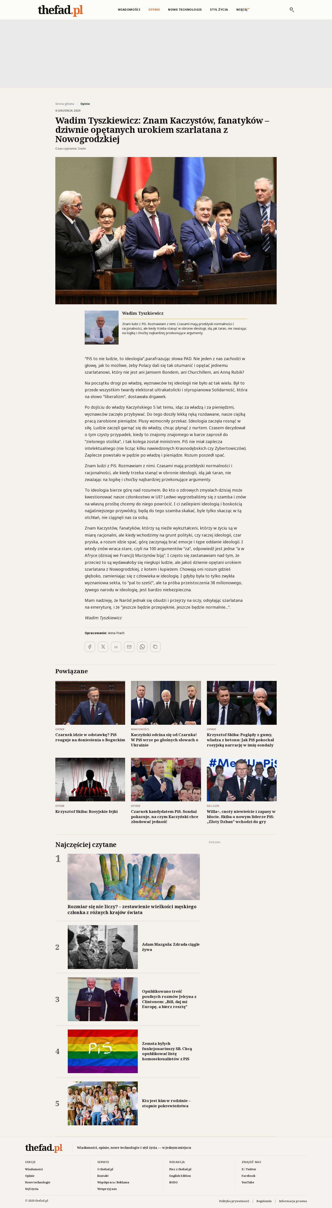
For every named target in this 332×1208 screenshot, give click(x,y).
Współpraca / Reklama (113, 1182)
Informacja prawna (293, 1201)
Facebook (248, 1176)
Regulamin (264, 1201)
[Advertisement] (166, 53)
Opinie (154, 9)
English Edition (180, 1176)
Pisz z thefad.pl (180, 1169)
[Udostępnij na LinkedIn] (116, 647)
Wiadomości (129, 9)
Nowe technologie (185, 9)
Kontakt (103, 1176)
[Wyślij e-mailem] (129, 647)
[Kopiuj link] (155, 647)
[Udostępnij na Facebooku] (90, 647)
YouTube (248, 1182)
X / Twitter (249, 1169)
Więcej (242, 9)
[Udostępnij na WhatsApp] (142, 647)
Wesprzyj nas (107, 1189)
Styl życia (219, 9)
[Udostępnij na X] (103, 647)
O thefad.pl (105, 1169)
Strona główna (64, 104)
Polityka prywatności (234, 1201)
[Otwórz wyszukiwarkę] (289, 9)
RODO (173, 1182)
